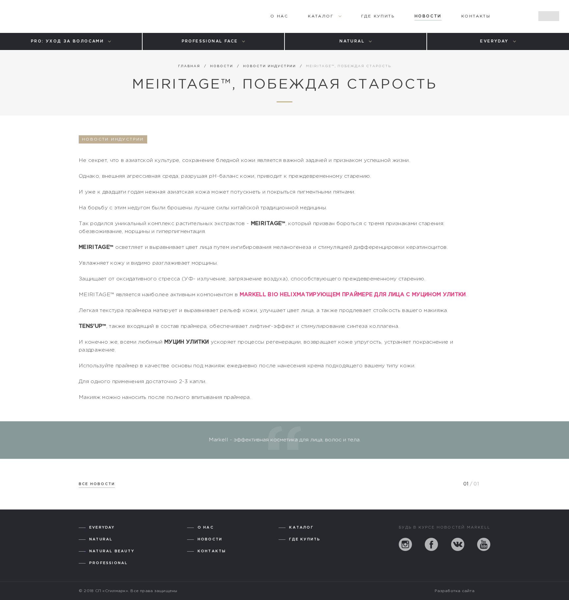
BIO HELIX (282, 294)
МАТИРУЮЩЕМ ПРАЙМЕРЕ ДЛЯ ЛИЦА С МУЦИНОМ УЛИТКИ (381, 294)
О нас (206, 527)
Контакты (212, 551)
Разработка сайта (454, 591)
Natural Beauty (111, 551)
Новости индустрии (269, 66)
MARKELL (254, 294)
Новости (221, 66)
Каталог (301, 527)
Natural (101, 539)
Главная (189, 66)
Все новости (97, 484)
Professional (108, 563)
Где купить (304, 539)
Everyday (102, 527)
